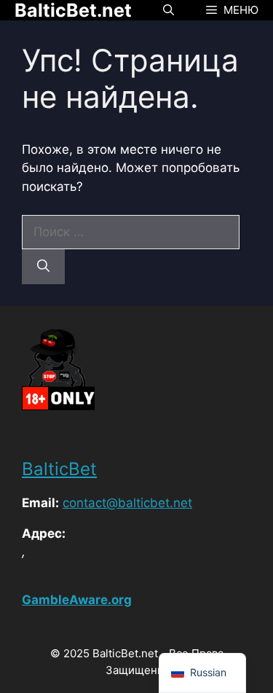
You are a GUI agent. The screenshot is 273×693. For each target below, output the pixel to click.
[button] (168, 10)
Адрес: (44, 533)
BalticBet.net (73, 10)
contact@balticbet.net (127, 503)
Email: (40, 503)
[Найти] (43, 266)
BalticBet (59, 468)
